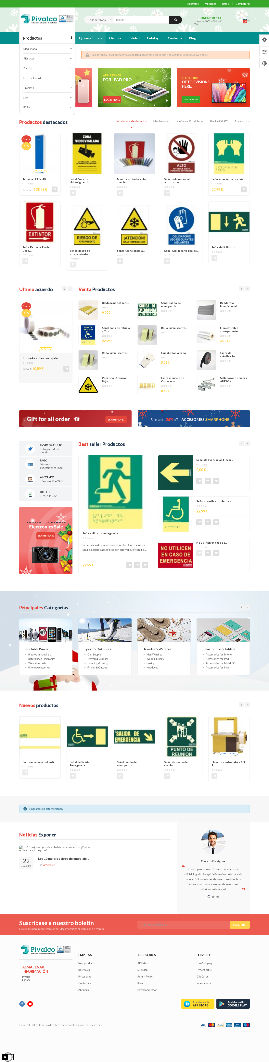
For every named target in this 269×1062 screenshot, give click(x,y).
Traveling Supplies (97, 658)
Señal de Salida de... (224, 247)
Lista (225, 3)
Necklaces (152, 667)
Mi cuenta (210, 3)
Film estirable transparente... (229, 329)
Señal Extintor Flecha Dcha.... (36, 249)
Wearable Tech (37, 663)
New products (86, 963)
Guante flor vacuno (173, 353)
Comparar (242, 3)
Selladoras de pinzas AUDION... (233, 379)
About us (83, 989)
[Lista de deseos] (145, 565)
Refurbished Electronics (41, 658)
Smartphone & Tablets (219, 649)
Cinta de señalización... (229, 354)
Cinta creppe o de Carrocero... (172, 379)
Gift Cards (202, 976)
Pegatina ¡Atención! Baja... (115, 379)
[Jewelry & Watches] (164, 629)
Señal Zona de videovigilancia (79, 180)
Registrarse (192, 3)
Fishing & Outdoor (98, 667)
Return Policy (145, 976)
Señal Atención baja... (131, 250)
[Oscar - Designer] (213, 841)
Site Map (142, 969)
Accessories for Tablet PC (220, 663)
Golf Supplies (95, 654)
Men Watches (154, 654)
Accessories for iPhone (219, 654)
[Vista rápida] (55, 138)
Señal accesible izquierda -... (214, 501)
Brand (140, 983)
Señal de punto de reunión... (176, 763)
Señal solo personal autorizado (177, 180)
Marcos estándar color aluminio (132, 180)
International (204, 983)
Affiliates (142, 963)
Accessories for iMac (217, 667)
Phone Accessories (39, 667)
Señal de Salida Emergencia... (79, 763)
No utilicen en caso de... (211, 542)
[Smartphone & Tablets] (223, 629)
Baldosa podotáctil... (115, 302)
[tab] (131, 123)
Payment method (147, 989)
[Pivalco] (47, 19)
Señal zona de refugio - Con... (116, 329)
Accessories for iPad (217, 658)
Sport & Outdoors (97, 649)
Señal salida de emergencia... (101, 533)
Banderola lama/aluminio (229, 304)
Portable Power (37, 649)
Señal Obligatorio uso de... (181, 250)
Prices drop (85, 976)
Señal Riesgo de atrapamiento (80, 252)
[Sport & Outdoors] (105, 629)
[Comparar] (137, 565)
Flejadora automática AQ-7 (228, 763)
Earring (151, 663)
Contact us (84, 983)
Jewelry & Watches (158, 649)
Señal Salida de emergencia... (171, 304)
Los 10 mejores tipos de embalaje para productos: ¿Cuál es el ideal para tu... (62, 858)
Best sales (84, 969)
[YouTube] (30, 1004)
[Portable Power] (45, 629)
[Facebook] (22, 1004)
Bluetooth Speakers (39, 654)
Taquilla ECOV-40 (33, 179)
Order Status (204, 969)
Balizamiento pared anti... (39, 762)
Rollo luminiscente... (115, 353)
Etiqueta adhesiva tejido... (41, 358)
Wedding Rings (155, 658)
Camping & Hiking (97, 663)
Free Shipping (204, 963)
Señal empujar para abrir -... (229, 179)
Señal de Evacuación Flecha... (214, 459)
